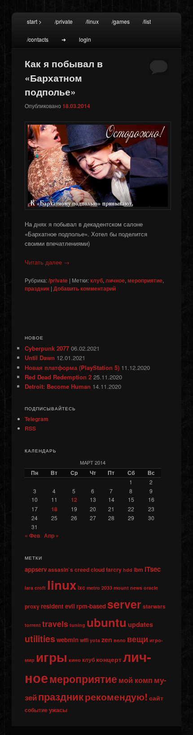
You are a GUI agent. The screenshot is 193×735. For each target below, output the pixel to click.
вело (120, 640)
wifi (84, 640)
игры (51, 657)
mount (121, 587)
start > (34, 21)
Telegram (36, 419)
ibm (138, 569)
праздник (37, 288)
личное (115, 280)
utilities (40, 638)
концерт (109, 659)
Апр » (51, 535)
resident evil (58, 606)
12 (74, 500)
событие (36, 710)
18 (54, 509)
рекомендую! (116, 697)
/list (147, 21)
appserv (36, 569)
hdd (127, 569)
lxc (81, 587)
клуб (96, 280)
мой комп (135, 680)
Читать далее (47, 262)
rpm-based (91, 606)
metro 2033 (99, 587)
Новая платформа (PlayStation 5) (72, 367)
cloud (98, 569)
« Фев (32, 535)
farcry (114, 569)
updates (140, 624)
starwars (154, 606)
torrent (33, 625)
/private (64, 21)
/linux (92, 21)
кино (75, 660)
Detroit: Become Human (58, 386)
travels (55, 623)
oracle (151, 587)
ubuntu (107, 622)
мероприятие (144, 280)
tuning (77, 625)
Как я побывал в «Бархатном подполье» (64, 77)
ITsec (153, 569)
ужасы (58, 709)
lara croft (35, 587)
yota (95, 640)
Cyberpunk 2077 (47, 348)
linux (61, 585)
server (124, 604)
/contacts (37, 39)
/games (121, 21)
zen (106, 639)
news (136, 587)
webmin (68, 639)
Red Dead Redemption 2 (58, 377)
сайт (156, 697)
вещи (137, 638)
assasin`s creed (68, 569)
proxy (32, 606)
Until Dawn (40, 357)
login (85, 39)
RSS (30, 428)
